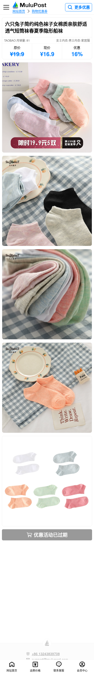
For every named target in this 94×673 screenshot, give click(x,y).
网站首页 (19, 11)
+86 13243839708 (46, 654)
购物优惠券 (39, 11)
